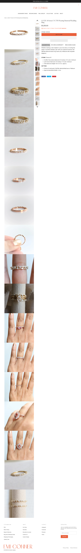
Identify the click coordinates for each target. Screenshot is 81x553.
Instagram (44, 527)
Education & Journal (27, 532)
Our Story (25, 527)
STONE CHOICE (45, 32)
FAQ (5, 527)
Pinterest (43, 532)
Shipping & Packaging (8, 536)
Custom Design (26, 536)
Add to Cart (59, 34)
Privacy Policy (66, 547)
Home (5, 17)
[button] (59, 38)
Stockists (25, 529)
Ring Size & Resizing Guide (9, 534)
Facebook (44, 529)
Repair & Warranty (7, 532)
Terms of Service (73, 547)
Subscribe (64, 536)
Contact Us (25, 534)
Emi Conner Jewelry (11, 550)
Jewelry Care (6, 539)
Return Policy (6, 529)
